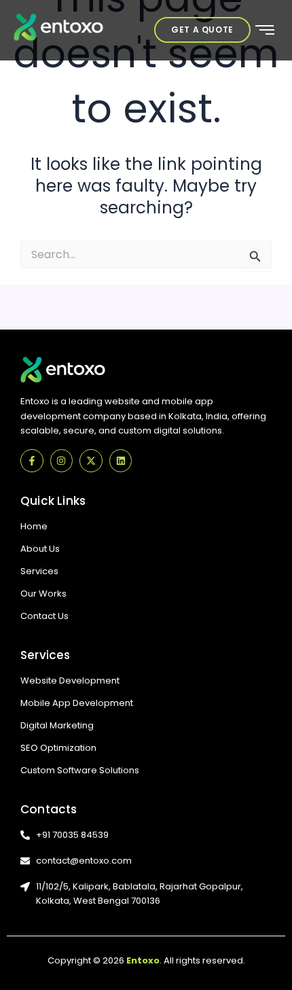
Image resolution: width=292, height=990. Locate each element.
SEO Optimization (58, 747)
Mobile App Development (76, 702)
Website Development (70, 680)
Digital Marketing (57, 725)
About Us (40, 548)
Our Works (43, 593)
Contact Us (44, 615)
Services (39, 571)
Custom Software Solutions (79, 770)
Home (34, 526)
